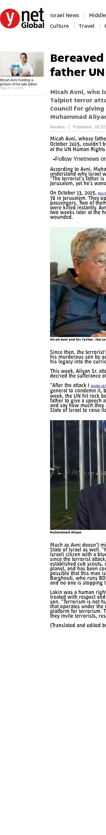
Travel (87, 26)
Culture (59, 26)
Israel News (64, 15)
